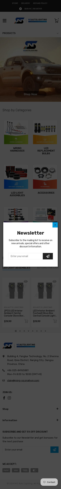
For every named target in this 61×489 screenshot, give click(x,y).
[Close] (55, 224)
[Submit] (48, 256)
